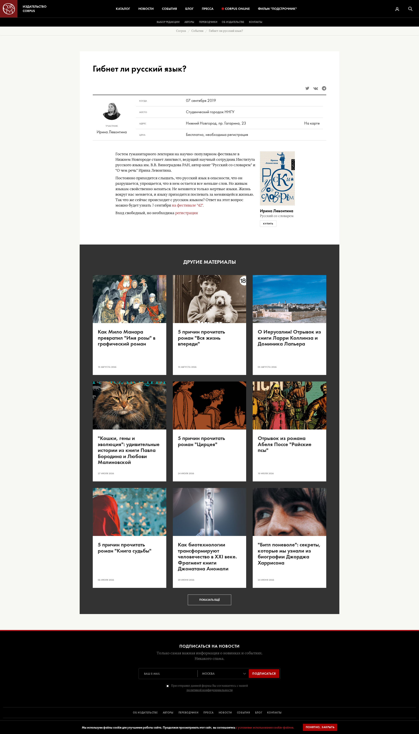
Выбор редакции (168, 22)
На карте (312, 123)
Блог (189, 9)
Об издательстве (233, 22)
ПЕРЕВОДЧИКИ (189, 712)
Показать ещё (209, 600)
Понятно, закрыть (320, 727)
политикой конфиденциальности (210, 690)
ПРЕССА (208, 712)
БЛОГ (258, 712)
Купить (268, 223)
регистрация (186, 213)
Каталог (123, 9)
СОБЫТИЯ (243, 712)
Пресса (207, 9)
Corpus (181, 31)
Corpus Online (237, 9)
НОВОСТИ (225, 712)
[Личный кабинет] (397, 9)
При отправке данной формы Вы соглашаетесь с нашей (209, 688)
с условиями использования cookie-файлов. (265, 727)
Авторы (189, 22)
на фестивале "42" (187, 205)
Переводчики (208, 22)
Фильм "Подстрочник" (277, 9)
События (169, 9)
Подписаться (264, 674)
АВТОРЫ (168, 712)
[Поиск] (410, 9)
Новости (146, 9)
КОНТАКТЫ (274, 712)
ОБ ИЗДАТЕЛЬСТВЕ (145, 712)
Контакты (255, 22)
